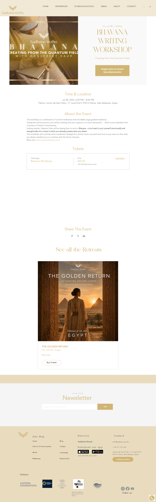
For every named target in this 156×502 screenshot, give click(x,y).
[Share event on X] (78, 236)
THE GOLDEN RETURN (55, 346)
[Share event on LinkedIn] (84, 236)
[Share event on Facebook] (72, 236)
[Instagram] (123, 489)
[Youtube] (132, 489)
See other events (112, 72)
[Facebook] (128, 489)
